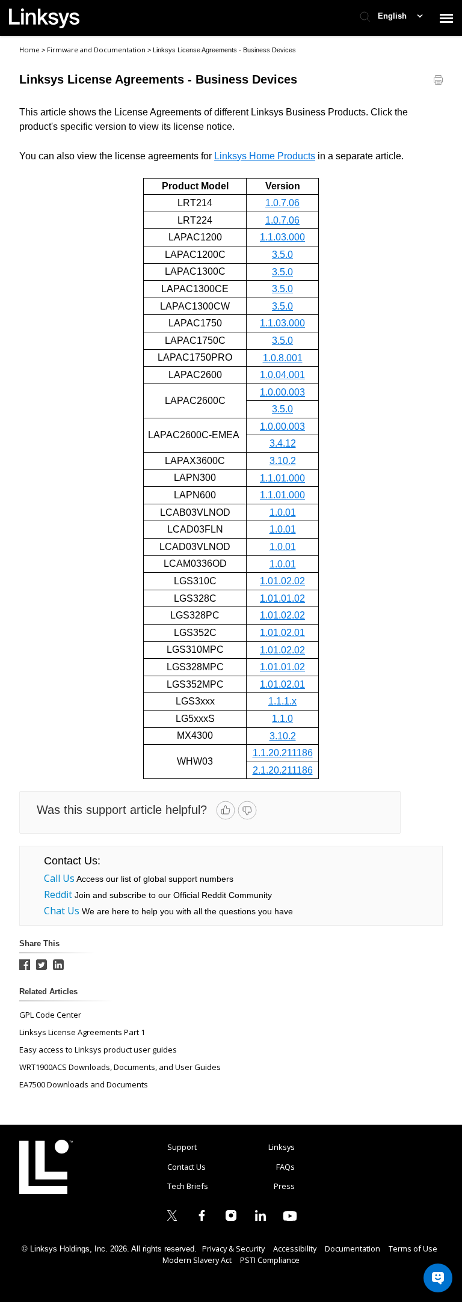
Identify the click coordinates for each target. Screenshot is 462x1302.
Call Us (59, 878)
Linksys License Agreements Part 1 (82, 1032)
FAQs (285, 1166)
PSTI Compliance (270, 1260)
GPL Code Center (50, 1014)
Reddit (58, 894)
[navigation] (446, 18)
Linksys (46, 1167)
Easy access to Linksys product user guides (98, 1049)
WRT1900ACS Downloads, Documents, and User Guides (120, 1067)
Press (284, 1186)
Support (182, 1147)
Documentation (352, 1248)
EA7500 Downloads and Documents (83, 1084)
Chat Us (61, 910)
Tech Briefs (187, 1186)
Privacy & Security (233, 1248)
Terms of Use (413, 1248)
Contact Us (186, 1166)
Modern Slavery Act (197, 1260)
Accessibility (294, 1248)
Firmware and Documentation (97, 49)
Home (29, 49)
